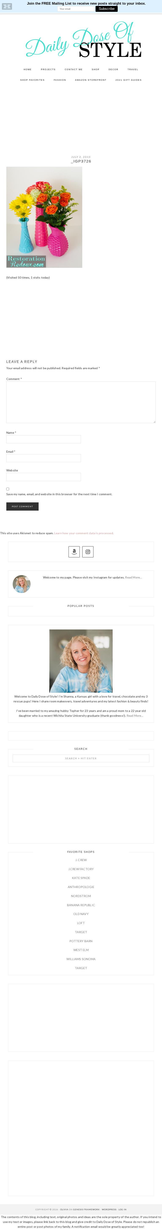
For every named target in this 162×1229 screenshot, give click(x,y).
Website (12, 470)
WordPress (109, 1209)
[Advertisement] (81, 116)
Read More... (135, 715)
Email (10, 451)
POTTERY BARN (80, 941)
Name (11, 432)
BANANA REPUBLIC (81, 905)
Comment (14, 379)
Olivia (64, 1209)
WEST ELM (81, 950)
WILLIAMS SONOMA (81, 959)
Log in (123, 1209)
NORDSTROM (81, 896)
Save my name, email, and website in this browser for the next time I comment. (59, 494)
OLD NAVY (81, 914)
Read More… (133, 577)
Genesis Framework (86, 1209)
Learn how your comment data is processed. (84, 533)
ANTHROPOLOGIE (81, 887)
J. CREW (81, 860)
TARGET (81, 932)
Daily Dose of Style (81, 39)
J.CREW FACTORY (81, 869)
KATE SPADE (81, 878)
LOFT (81, 923)
